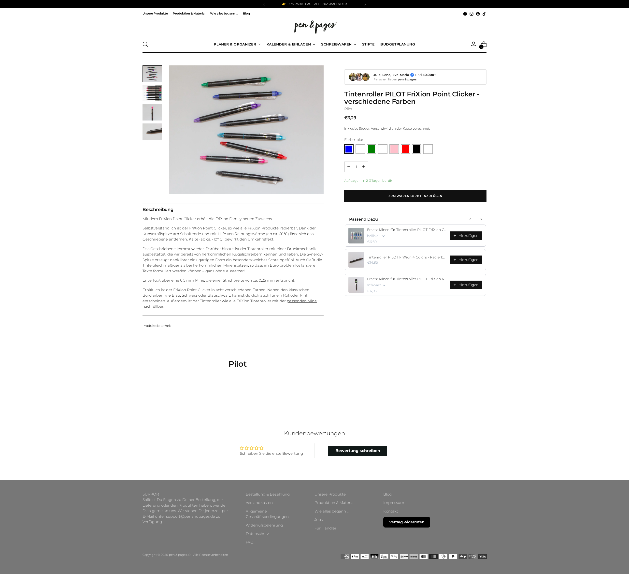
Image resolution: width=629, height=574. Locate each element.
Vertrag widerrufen (406, 522)
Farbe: (354, 139)
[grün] (371, 149)
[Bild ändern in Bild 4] (152, 131)
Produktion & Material (334, 502)
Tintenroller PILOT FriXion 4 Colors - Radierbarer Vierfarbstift (407, 257)
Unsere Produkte (330, 494)
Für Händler (325, 528)
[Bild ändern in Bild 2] (152, 93)
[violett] (428, 149)
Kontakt (390, 511)
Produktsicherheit (157, 326)
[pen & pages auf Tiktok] (484, 14)
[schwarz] (416, 149)
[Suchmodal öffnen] (145, 44)
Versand (377, 128)
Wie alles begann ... (331, 511)
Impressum (393, 502)
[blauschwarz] (360, 149)
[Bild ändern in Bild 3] (152, 112)
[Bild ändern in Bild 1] (152, 73)
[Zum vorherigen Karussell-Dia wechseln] (471, 397)
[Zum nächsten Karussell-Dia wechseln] (482, 397)
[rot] (405, 149)
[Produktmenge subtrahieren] (348, 167)
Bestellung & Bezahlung (268, 494)
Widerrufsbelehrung (264, 525)
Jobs (318, 519)
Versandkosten (259, 502)
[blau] (349, 149)
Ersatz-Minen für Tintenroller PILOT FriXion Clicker (407, 229)
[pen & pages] (314, 26)
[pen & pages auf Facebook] (465, 14)
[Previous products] (470, 219)
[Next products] (481, 219)
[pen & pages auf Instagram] (471, 14)
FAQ (250, 542)
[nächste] (365, 4)
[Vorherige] (264, 4)
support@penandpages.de (190, 516)
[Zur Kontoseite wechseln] (473, 44)
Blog (387, 494)
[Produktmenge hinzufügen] (363, 167)
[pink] (394, 149)
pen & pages (178, 555)
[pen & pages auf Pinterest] (478, 14)
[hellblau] (382, 149)
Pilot (348, 108)
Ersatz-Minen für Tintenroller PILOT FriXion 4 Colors (407, 279)
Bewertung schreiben (357, 450)
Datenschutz (257, 533)
